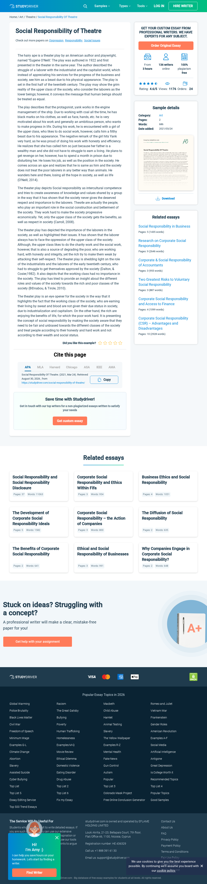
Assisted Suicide (20, 772)
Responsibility (74, 40)
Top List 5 (15, 793)
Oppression (56, 40)
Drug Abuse (64, 779)
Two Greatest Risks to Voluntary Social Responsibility (164, 282)
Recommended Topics (164, 779)
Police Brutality (19, 710)
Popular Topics (160, 793)
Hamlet (108, 717)
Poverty (61, 724)
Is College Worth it (162, 772)
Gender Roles (159, 724)
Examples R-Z (112, 745)
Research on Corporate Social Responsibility (162, 243)
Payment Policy (171, 845)
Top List (14, 786)
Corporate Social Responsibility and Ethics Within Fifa (99, 482)
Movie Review (65, 751)
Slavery (108, 731)
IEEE (99, 367)
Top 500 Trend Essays (23, 806)
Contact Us (168, 821)
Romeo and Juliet (161, 703)
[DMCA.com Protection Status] (193, 676)
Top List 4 (157, 786)
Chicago (71, 367)
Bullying (62, 717)
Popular (108, 779)
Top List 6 (63, 793)
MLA (40, 367)
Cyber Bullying (18, 779)
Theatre (30, 17)
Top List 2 (63, 786)
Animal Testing (113, 724)
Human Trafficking (68, 731)
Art (21, 17)
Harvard (55, 367)
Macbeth (109, 703)
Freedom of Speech (22, 731)
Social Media (158, 745)
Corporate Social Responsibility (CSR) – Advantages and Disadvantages (163, 323)
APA (28, 367)
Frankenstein (159, 717)
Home (14, 17)
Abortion (15, 758)
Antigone (156, 758)
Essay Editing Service (23, 800)
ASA (87, 367)
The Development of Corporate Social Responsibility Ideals (31, 518)
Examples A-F (159, 738)
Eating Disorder (66, 772)
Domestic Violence (68, 765)
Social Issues (92, 40)
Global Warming (20, 703)
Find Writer (34, 873)
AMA (112, 367)
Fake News (110, 758)
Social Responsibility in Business (164, 226)
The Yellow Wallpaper (117, 738)
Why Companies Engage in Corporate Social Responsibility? (166, 554)
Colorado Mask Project (118, 793)
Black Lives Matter (21, 717)
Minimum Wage (19, 738)
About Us (167, 827)
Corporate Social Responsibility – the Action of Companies (101, 518)
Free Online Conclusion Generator (124, 800)
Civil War (15, 724)
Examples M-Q (65, 745)
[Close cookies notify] (202, 866)
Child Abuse (111, 710)
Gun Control (111, 765)
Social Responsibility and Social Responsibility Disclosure (35, 482)
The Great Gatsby (68, 710)
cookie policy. (166, 870)
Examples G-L (18, 745)
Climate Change (19, 751)
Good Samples (160, 800)
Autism (108, 772)
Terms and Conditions (174, 851)
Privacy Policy (169, 839)
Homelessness (66, 738)
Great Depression (161, 765)
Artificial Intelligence (163, 751)
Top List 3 (109, 786)
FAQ (163, 833)
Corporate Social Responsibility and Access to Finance (163, 301)
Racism (61, 703)
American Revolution (163, 731)
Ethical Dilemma (67, 758)
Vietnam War (159, 710)
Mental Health (112, 751)
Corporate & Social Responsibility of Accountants (164, 262)
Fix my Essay (65, 800)
